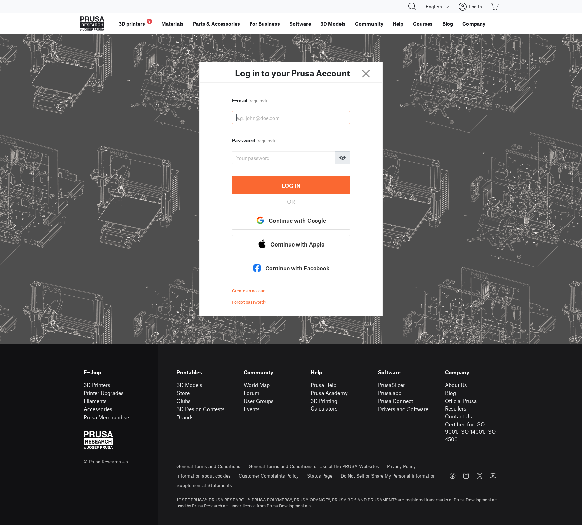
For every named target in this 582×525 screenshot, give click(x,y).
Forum (251, 393)
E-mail (249, 100)
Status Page (319, 476)
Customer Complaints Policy (269, 476)
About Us (456, 385)
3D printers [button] (135, 23)
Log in (291, 185)
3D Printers (97, 385)
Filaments (95, 401)
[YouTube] (493, 475)
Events (252, 409)
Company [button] (473, 24)
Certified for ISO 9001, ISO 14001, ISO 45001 (470, 431)
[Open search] (412, 6)
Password (253, 140)
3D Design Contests (200, 409)
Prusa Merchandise (106, 417)
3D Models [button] (333, 24)
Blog (450, 393)
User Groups (259, 401)
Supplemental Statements (204, 485)
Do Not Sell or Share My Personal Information (388, 476)
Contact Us (458, 416)
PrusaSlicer (391, 385)
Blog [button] (447, 24)
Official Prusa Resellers (461, 405)
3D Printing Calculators (324, 405)
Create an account (249, 290)
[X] (479, 475)
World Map (257, 385)
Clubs (183, 401)
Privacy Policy (401, 466)
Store (183, 393)
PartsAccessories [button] (216, 24)
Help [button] (398, 24)
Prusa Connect (395, 401)
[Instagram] (466, 475)
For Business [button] (265, 24)
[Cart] (495, 6)
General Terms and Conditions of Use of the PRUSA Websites (314, 466)
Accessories (98, 409)
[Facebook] (452, 475)
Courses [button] (423, 24)
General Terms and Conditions (208, 466)
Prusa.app (389, 393)
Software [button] (300, 24)
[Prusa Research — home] (92, 23)
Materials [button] (172, 24)
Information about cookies (203, 476)
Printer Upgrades (104, 393)
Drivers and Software (403, 409)
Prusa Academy (329, 393)
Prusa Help (323, 385)
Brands (185, 417)
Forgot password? (249, 302)
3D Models (189, 385)
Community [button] (369, 24)
